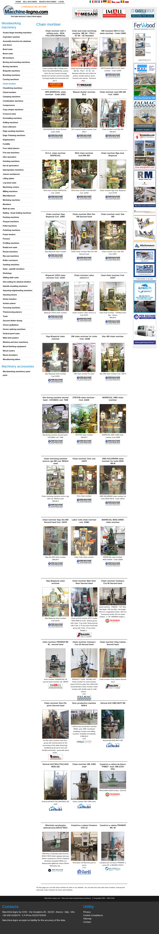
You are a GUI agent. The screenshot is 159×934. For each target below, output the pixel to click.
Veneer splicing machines (14, 329)
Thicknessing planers (12, 312)
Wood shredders (10, 355)
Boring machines (10, 67)
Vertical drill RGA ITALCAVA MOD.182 (55, 765)
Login (61, 2)
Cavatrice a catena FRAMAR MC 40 (113, 826)
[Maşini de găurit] (122, 1)
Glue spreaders (9, 157)
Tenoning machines (11, 308)
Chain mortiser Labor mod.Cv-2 (84, 276)
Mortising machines (11, 200)
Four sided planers (11, 148)
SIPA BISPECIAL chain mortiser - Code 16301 (55, 93)
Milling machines (10, 191)
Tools (5, 316)
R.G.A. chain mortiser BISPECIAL (55, 154)
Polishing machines (11, 230)
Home (18, 2)
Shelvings (7, 273)
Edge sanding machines (13, 131)
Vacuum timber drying (12, 321)
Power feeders (9, 234)
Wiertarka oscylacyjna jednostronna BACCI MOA (55, 826)
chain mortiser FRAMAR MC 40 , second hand (55, 643)
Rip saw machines (11, 256)
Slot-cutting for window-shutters (17, 282)
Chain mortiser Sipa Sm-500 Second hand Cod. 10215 (55, 521)
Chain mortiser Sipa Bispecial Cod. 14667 (55, 215)
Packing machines (11, 217)
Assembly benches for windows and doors (17, 43)
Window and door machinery (15, 342)
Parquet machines (11, 222)
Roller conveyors (10, 260)
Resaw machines (10, 252)
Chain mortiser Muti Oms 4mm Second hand (84, 582)
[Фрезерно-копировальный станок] (127, 1)
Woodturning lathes (11, 359)
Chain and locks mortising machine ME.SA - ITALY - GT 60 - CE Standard (84, 33)
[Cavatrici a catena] (91, 1)
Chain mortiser (9, 84)
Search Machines (47, 2)
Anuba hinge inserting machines (17, 33)
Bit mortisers (8, 58)
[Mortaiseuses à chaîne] (100, 1)
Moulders (7, 204)
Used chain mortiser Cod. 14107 (113, 276)
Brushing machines (11, 75)
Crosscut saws (9, 114)
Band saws (8, 49)
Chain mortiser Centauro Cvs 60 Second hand (112, 582)
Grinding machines (11, 161)
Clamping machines (11, 97)
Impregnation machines (13, 170)
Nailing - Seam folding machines (17, 213)
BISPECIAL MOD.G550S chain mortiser (113, 521)
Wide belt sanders (11, 338)
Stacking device (10, 295)
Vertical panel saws (11, 334)
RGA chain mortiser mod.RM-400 (84, 154)
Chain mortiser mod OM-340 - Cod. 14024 (113, 93)
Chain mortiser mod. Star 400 (113, 215)
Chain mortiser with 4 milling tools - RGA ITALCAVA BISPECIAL (55, 33)
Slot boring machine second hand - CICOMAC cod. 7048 (55, 398)
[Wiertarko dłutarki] (118, 1)
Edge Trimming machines (14, 135)
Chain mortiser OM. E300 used (84, 765)
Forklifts (6, 144)
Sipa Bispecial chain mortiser (55, 337)
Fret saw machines (11, 153)
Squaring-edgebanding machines (17, 290)
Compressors (9, 105)
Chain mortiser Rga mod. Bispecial (112, 154)
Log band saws (9, 183)
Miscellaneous (9, 196)
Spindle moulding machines (15, 286)
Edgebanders (9, 140)
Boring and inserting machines (16, 62)
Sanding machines (11, 265)
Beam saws (8, 54)
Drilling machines (10, 123)
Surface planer (9, 303)
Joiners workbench (11, 174)
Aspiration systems (11, 37)
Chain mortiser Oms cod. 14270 (84, 460)
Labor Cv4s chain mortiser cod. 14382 (84, 521)
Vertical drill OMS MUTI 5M (112, 703)
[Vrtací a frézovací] (113, 1)
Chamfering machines (12, 88)
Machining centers (11, 187)
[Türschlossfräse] (105, 1)
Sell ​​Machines (30, 2)
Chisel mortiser (9, 92)
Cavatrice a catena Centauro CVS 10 (84, 826)
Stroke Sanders (10, 299)
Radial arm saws (10, 247)
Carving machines (11, 79)
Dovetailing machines (12, 118)
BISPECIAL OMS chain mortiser (112, 398)
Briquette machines (11, 71)
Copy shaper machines (13, 110)
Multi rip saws (9, 209)
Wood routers (9, 351)
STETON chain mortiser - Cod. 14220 (84, 398)
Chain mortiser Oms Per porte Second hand (55, 704)
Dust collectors (9, 127)
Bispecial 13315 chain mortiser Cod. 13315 (55, 276)
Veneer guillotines (11, 325)
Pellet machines (10, 226)
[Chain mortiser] (96, 1)
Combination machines (13, 101)
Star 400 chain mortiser (113, 336)
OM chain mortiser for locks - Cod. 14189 (84, 337)
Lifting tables (8, 178)
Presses (6, 239)
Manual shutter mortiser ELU (84, 93)
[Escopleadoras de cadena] (109, 1)
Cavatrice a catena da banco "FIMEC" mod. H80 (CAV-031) (113, 766)
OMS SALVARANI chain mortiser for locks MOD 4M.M (113, 461)
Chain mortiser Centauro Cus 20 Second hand (84, 643)
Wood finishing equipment (14, 346)
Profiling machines (11, 243)
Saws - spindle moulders (13, 269)
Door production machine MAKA (84, 704)
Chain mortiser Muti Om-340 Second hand (84, 215)
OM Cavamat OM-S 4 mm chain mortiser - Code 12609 (113, 32)
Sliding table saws (11, 278)
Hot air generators (11, 166)
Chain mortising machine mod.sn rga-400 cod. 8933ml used (55, 461)
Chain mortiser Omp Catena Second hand (113, 643)
